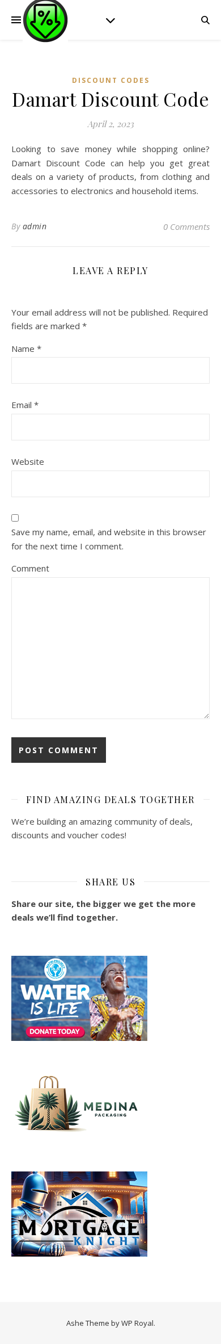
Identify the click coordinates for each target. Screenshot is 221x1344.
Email (25, 404)
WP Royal (137, 1323)
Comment (30, 568)
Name (26, 348)
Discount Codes (111, 80)
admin (35, 226)
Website (27, 461)
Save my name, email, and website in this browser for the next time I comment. (108, 539)
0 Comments (186, 226)
